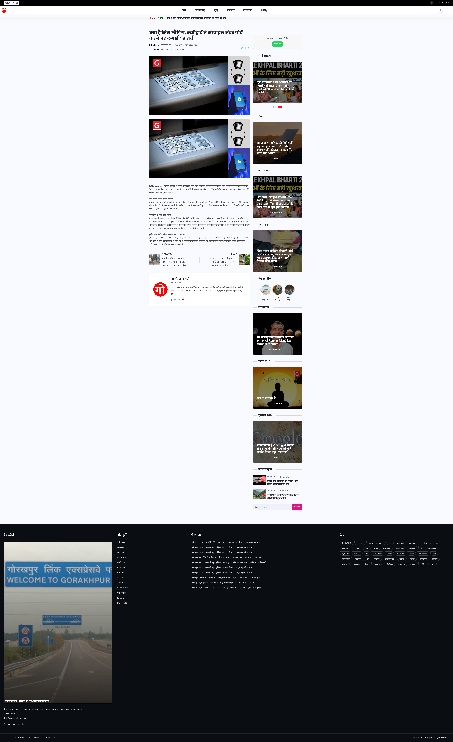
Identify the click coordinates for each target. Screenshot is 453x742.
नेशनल (231, 10)
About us (7, 738)
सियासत (412, 564)
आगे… (264, 10)
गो (421, 548)
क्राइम (376, 548)
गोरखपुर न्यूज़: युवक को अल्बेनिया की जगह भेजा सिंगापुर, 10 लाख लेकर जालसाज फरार (223, 583)
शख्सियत (434, 559)
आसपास (381, 543)
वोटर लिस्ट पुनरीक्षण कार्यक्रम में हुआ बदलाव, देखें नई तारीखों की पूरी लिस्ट (276, 89)
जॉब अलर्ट (121, 552)
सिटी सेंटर (200, 10)
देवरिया (390, 554)
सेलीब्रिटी (423, 564)
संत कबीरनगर (378, 564)
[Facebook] (172, 300)
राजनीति (247, 10)
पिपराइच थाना (423, 554)
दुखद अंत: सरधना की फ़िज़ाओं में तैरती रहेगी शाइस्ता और (282, 483)
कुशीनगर (357, 548)
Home (153, 18)
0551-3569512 (11, 714)
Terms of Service (52, 738)
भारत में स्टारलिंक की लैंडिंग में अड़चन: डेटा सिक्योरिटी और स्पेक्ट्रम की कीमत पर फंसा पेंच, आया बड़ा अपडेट (275, 148)
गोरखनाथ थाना (431, 548)
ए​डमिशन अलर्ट (122, 588)
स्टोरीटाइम (121, 562)
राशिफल (120, 547)
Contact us (19, 738)
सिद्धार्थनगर (401, 564)
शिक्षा (366, 564)
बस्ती (434, 554)
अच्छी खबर (360, 543)
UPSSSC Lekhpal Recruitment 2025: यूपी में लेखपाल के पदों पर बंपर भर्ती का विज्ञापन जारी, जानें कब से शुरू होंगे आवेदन (276, 202)
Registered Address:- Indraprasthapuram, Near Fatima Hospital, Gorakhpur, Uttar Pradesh (43, 709)
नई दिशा (120, 578)
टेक (161, 18)
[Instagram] (180, 300)
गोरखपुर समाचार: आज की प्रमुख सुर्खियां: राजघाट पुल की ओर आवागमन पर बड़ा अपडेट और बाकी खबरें (229, 562)
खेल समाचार (386, 548)
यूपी (216, 10)
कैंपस (366, 548)
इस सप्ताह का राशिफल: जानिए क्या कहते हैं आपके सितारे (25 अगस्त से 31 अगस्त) (275, 341)
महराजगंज (358, 559)
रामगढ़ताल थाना (389, 559)
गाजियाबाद (412, 548)
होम (184, 10)
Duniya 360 (122, 603)
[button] (275, 107)
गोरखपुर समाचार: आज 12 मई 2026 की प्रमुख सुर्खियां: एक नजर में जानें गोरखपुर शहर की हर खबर (227, 542)
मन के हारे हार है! (267, 398)
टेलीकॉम (120, 583)
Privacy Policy (34, 738)
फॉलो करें (277, 44)
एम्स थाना (435, 543)
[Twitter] (176, 300)
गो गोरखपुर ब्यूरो (166, 45)
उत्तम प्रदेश (400, 543)
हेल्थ (433, 564)
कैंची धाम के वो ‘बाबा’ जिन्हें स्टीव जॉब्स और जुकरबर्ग (283, 496)
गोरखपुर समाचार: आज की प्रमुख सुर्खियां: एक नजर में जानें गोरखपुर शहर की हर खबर (222, 547)
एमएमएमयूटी (412, 543)
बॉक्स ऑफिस (346, 559)
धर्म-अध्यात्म (121, 542)
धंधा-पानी (120, 573)
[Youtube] (184, 300)
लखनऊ (412, 559)
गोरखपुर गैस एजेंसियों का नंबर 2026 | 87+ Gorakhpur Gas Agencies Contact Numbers (227, 557)
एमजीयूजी (424, 543)
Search (297, 507)
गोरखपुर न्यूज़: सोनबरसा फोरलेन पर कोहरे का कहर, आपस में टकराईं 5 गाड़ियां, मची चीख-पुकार (226, 588)
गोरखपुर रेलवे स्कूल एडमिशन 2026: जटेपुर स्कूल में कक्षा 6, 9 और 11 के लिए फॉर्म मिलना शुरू (226, 578)
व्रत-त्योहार (121, 567)
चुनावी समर (345, 554)
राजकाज (376, 559)
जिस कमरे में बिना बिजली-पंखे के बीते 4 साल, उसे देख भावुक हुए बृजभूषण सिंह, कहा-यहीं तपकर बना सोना (275, 256)
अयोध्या (371, 543)
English (120, 598)
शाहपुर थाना (356, 564)
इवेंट (390, 543)
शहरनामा (344, 564)
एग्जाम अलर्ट (121, 557)
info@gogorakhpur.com (16, 718)
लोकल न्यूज (423, 559)
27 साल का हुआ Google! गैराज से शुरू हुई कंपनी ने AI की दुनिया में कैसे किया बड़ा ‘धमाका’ (275, 449)
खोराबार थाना (400, 548)
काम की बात (345, 548)
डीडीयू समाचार (377, 554)
